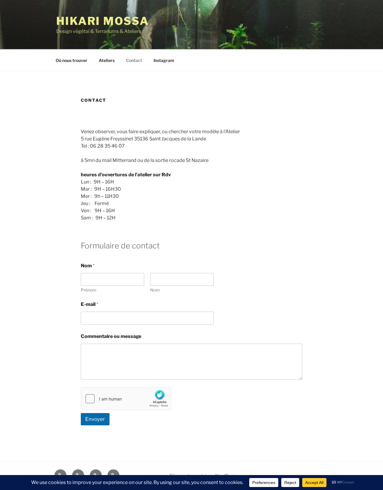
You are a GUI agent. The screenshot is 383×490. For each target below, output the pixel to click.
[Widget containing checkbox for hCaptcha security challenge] (126, 398)
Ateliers (107, 60)
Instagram (163, 60)
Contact (134, 60)
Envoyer (95, 419)
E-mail (89, 304)
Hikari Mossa (102, 21)
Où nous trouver (71, 60)
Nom (155, 289)
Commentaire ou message (111, 336)
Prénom (88, 289)
